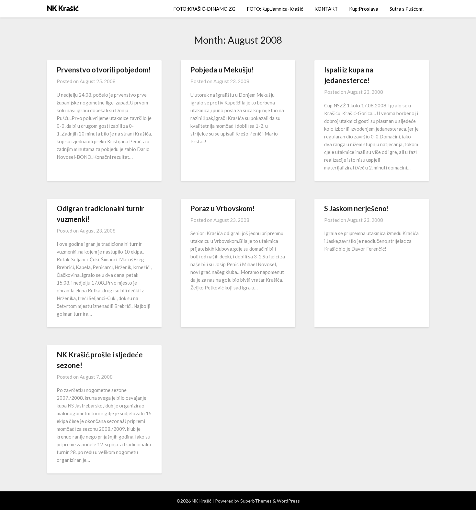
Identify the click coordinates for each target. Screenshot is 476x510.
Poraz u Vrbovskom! (222, 208)
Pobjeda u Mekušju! (222, 69)
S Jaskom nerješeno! (356, 208)
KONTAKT (326, 9)
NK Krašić (63, 8)
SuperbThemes (256, 501)
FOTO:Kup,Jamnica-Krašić (275, 9)
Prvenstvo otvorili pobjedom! (104, 69)
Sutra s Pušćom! (407, 9)
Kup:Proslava (363, 9)
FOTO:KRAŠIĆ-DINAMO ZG (204, 9)
